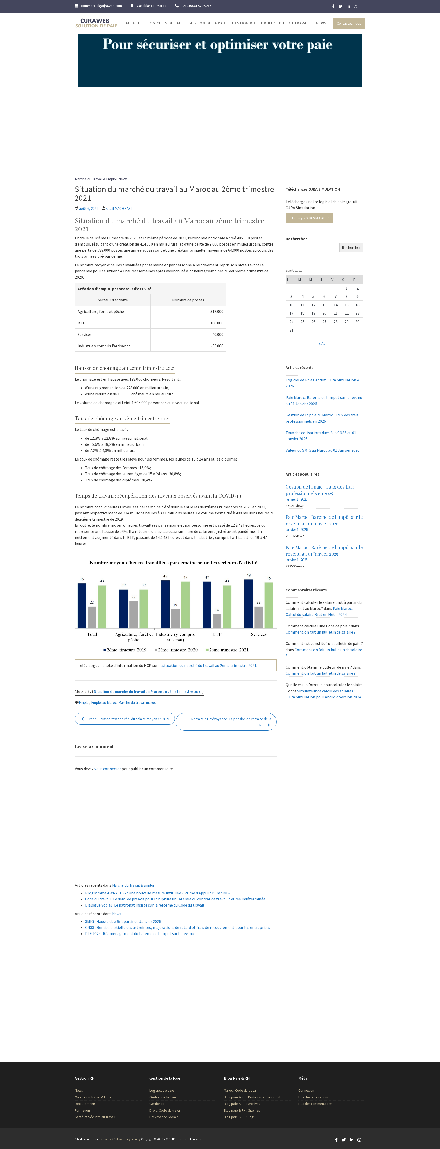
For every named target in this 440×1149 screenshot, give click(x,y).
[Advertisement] (220, 125)
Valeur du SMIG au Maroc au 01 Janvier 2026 (323, 450)
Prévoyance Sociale (164, 1117)
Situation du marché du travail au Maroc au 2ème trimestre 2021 (148, 691)
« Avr (323, 343)
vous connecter (107, 768)
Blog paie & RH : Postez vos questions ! (252, 1097)
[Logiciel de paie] (220, 59)
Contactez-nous (349, 23)
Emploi (84, 702)
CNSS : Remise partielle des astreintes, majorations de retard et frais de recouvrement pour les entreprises (177, 927)
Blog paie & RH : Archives (242, 1104)
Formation (82, 1110)
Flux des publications (313, 1097)
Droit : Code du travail (285, 23)
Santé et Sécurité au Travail (95, 1117)
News (321, 23)
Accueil (134, 23)
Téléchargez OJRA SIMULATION (309, 218)
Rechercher (296, 238)
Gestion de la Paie (207, 23)
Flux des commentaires (315, 1104)
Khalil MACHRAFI (118, 208)
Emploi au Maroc (104, 702)
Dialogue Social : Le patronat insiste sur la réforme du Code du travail (144, 905)
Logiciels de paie (165, 23)
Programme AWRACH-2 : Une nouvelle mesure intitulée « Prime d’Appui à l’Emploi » (157, 892)
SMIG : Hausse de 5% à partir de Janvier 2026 (123, 921)
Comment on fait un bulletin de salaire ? (321, 632)
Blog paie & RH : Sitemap (242, 1110)
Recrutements (85, 1104)
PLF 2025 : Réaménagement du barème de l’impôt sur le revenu (139, 933)
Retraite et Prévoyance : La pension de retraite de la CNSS (231, 721)
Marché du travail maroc (137, 702)
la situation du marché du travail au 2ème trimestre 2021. (207, 665)
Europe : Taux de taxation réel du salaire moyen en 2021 (128, 718)
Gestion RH (243, 23)
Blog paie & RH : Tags (239, 1117)
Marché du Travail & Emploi (96, 179)
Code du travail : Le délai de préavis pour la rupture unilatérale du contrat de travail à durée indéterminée (175, 898)
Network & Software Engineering (120, 1139)
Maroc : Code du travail (240, 1090)
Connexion (306, 1090)
